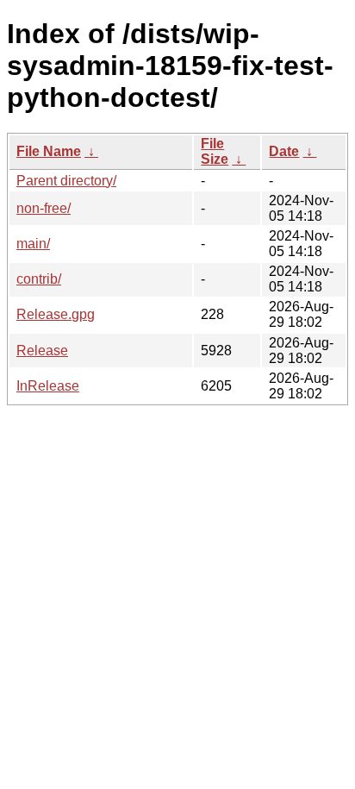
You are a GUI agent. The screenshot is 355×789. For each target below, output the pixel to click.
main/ (33, 243)
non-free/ (43, 208)
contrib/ (38, 279)
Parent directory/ (66, 180)
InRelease (47, 386)
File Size (214, 151)
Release (42, 350)
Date (284, 151)
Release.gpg (55, 314)
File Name (48, 151)
